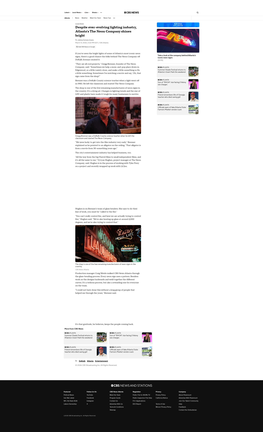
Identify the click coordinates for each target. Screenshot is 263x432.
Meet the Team (115, 395)
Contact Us (114, 401)
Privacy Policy (161, 395)
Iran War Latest (69, 398)
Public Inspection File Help (142, 398)
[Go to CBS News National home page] (131, 12)
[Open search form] (197, 12)
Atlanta (67, 18)
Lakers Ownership (70, 404)
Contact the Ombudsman (188, 410)
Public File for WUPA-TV (141, 395)
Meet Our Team (95, 18)
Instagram (90, 401)
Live (86, 12)
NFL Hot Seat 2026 (70, 401)
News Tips (107, 18)
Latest (67, 12)
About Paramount (185, 395)
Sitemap (113, 410)
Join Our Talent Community (188, 401)
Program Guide (115, 398)
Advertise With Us (116, 404)
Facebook (90, 398)
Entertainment (101, 361)
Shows (94, 12)
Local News (76, 12)
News (77, 18)
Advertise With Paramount (188, 398)
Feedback (182, 407)
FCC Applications (139, 401)
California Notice (162, 398)
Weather (85, 18)
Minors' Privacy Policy (163, 407)
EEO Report (137, 404)
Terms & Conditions (117, 407)
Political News (69, 395)
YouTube (90, 395)
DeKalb (82, 361)
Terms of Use (160, 404)
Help (180, 404)
